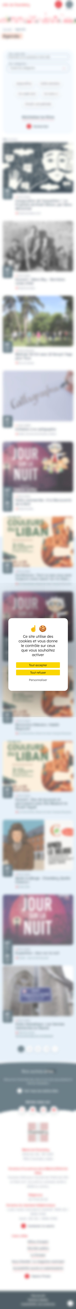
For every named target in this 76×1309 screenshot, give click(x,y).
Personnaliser (38, 680)
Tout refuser (38, 672)
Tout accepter (38, 665)
